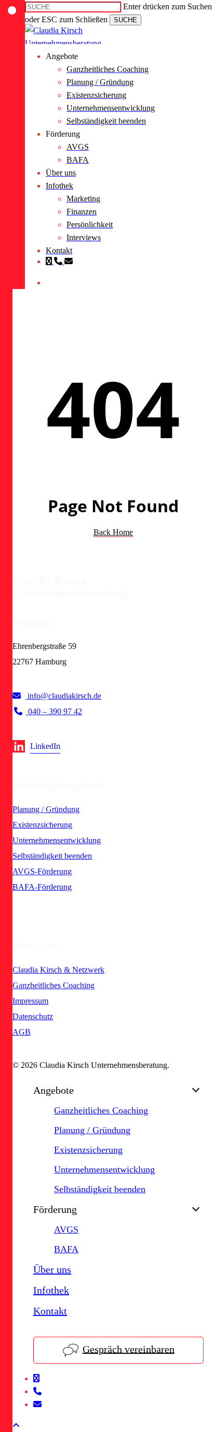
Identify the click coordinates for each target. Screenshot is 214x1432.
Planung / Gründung (45, 809)
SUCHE (125, 20)
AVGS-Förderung (42, 871)
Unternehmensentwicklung (56, 840)
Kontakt (50, 1311)
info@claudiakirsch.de (63, 695)
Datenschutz (32, 1016)
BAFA (66, 1249)
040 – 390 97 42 (54, 711)
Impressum (30, 1000)
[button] (16, 1425)
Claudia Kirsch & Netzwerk (58, 969)
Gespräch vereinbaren (129, 1348)
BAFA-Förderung (42, 887)
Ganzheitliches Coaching (53, 985)
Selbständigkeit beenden (52, 855)
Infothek (51, 1290)
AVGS (66, 1229)
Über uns (52, 1269)
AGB (21, 1032)
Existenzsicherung (42, 824)
